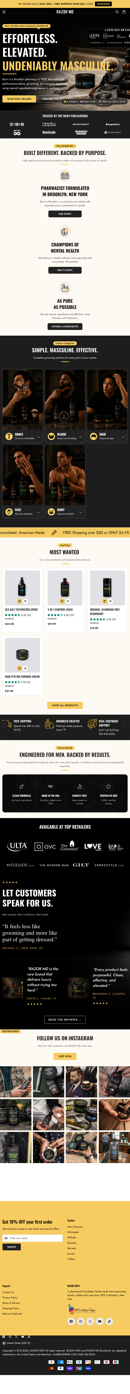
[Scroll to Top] (123, 1376)
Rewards (71, 1243)
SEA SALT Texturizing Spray (21, 609)
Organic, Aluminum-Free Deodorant (105, 611)
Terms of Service (11, 1303)
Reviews (71, 1248)
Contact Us (8, 1292)
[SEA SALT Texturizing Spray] (22, 588)
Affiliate (71, 1237)
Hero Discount (75, 1227)
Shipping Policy (10, 1308)
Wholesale (73, 1232)
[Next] (125, 723)
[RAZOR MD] (65, 12)
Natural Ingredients (65, 326)
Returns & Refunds (12, 1314)
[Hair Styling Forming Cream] (22, 655)
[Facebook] (71, 1321)
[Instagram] (80, 1321)
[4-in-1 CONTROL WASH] (65, 588)
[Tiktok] (109, 1321)
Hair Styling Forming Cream (22, 676)
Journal (71, 1253)
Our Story (65, 213)
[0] (124, 12)
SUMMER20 (103, 4)
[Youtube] (100, 1321)
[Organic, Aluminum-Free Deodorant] (107, 588)
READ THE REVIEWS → (65, 1019)
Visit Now (65, 1056)
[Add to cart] (19, 601)
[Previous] (4, 723)
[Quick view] (25, 601)
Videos (71, 1259)
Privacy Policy (9, 1297)
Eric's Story (65, 270)
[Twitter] (90, 1321)
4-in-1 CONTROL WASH (60, 609)
